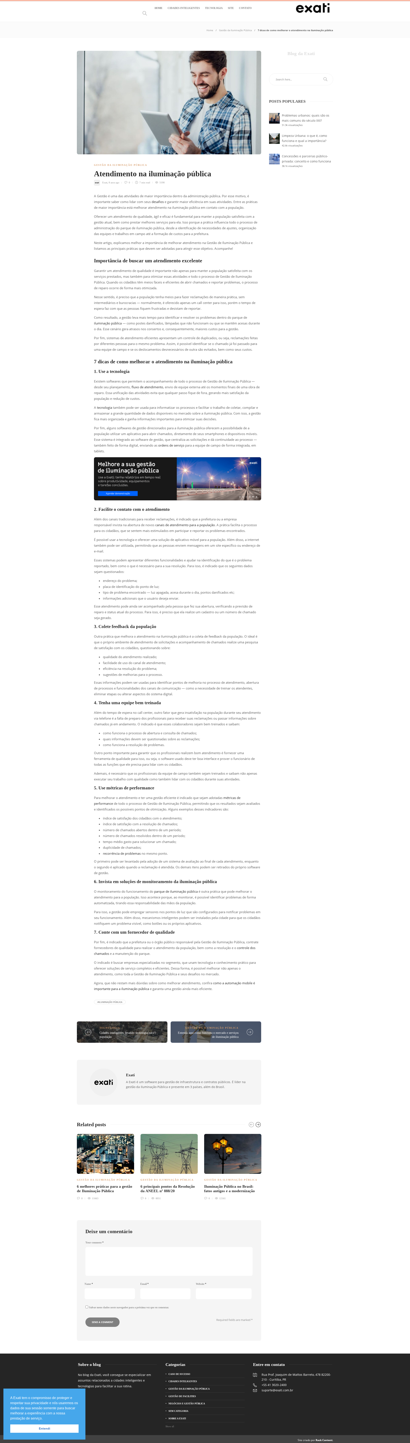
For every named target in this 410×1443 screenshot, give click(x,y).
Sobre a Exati (177, 1418)
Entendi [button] (44, 1428)
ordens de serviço (171, 445)
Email (144, 1283)
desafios (158, 202)
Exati (104, 182)
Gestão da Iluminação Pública (235, 30)
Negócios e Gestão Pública (186, 1403)
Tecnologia (214, 8)
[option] (105, 1166)
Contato (245, 8)
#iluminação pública (109, 1001)
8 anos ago (114, 182)
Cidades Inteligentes (184, 8)
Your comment (94, 1242)
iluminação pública (108, 323)
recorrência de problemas (122, 853)
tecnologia (104, 407)
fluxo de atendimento (147, 387)
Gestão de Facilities (182, 1396)
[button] (44, 1418)
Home (159, 8)
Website (201, 1283)
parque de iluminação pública (176, 891)
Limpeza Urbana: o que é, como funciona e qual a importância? (304, 138)
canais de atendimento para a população (185, 525)
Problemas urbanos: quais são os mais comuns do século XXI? (305, 118)
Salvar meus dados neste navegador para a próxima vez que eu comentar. (129, 1307)
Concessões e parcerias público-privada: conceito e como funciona (306, 158)
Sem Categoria (178, 1411)
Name (89, 1283)
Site (231, 8)
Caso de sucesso (179, 1374)
